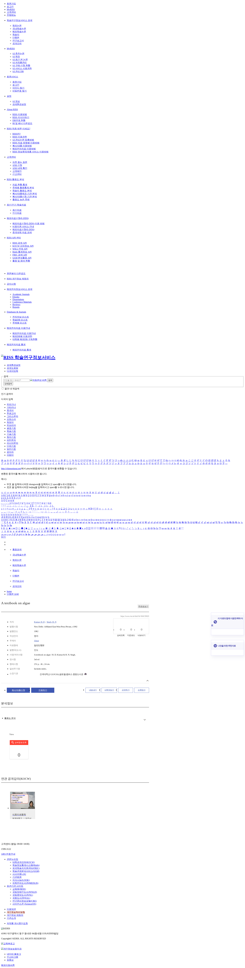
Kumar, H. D (39, 622)
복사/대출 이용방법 (22, 146)
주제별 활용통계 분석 (23, 187)
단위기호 (11, 446)
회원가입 (11, 3)
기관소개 (11, 918)
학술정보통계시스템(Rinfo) (25, 865)
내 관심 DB (18, 71)
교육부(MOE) (19, 889)
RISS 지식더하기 (20, 117)
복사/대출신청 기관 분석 (24, 196)
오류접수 (141, 690)
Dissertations (18, 299)
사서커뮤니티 (19, 874)
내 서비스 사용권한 (22, 68)
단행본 (15, 37)
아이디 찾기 (18, 88)
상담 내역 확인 (19, 168)
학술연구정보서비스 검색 (19, 20)
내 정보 (16, 101)
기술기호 (11, 434)
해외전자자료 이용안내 (18, 328)
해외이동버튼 (8, 965)
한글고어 (11, 413)
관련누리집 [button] (12, 859)
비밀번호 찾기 (19, 91)
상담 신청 (17, 165)
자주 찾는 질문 (19, 162)
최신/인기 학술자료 (16, 205)
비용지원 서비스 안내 (23, 226)
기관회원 (17, 877)
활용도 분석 (10, 718)
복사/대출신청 (18, 690)
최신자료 (17, 210)
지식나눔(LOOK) (20, 880)
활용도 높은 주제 (20, 199)
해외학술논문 (19, 31)
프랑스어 (11, 419)
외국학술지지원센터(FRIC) (25, 868)
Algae (36, 641)
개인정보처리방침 (16, 912)
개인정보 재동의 (15, 915)
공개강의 (17, 43)
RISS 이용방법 (19, 114)
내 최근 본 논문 (20, 59)
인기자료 (17, 213)
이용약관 (11, 909)
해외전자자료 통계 (16, 344)
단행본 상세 (13, 594)
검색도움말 (12, 368)
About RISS (12, 109)
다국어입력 (12, 371)
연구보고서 (18, 40)
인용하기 (43, 690)
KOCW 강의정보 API (22, 246)
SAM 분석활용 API (21, 258)
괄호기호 (11, 428)
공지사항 (11, 284)
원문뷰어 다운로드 (16, 273)
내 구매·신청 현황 (21, 65)
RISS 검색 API (19, 243)
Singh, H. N (51, 622)
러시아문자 (12, 443)
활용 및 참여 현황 (21, 261)
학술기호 (11, 431)
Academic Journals (20, 294)
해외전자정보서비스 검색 (19, 289)
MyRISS (11, 9)
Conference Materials (22, 302)
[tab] (10, 718)
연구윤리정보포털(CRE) (24, 901)
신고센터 (17, 174)
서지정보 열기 (147, 680)
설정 (9, 96)
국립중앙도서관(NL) (22, 895)
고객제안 (17, 171)
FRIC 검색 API (19, 255)
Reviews (16, 304)
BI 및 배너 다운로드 (22, 123)
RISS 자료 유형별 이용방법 (25, 143)
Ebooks (15, 297)
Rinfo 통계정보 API (21, 252)
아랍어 (10, 455)
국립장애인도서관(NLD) (24, 892)
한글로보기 (143, 606)
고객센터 (11, 12)
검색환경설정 (19, 104)
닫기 (3, 537)
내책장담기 (109, 690)
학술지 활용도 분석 (22, 190)
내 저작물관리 (19, 62)
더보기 (145, 719)
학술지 (15, 34)
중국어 (10, 410)
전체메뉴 (11, 15)
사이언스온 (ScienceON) (24, 904)
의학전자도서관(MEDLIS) (25, 883)
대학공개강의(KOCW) (23, 862)
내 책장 (16, 56)
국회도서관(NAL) (21, 898)
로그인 (10, 6)
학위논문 (17, 25)
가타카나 (11, 407)
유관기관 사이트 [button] (15, 886)
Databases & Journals (16, 312)
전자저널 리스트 (20, 317)
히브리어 (11, 425)
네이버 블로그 (14, 954)
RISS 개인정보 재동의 (18, 279)
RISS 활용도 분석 (15, 179)
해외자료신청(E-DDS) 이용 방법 (28, 223)
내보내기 (93, 690)
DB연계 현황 (18, 120)
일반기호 (11, 449)
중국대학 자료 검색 (22, 232)
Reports (15, 307)
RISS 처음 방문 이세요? (18, 128)
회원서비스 (12, 76)
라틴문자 (11, 440)
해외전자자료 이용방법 (24, 149)
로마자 (10, 452)
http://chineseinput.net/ (11, 468)
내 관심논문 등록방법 (23, 140)
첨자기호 (11, 437)
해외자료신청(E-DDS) (18, 218)
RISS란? (16, 134)
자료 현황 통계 (19, 184)
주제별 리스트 (19, 323)
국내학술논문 (19, 28)
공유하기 (125, 690)
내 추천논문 (18, 53)
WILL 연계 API (19, 249)
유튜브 (10, 960)
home (9, 591)
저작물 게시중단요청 (17, 923)
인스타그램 (12, 957)
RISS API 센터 (14, 238)
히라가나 (11, 404)
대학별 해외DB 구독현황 (24, 339)
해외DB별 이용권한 (22, 336)
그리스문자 (12, 416)
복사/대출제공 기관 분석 (24, 193)
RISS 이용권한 (19, 137)
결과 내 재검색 (12, 388)
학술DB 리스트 (20, 320)
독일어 (10, 422)
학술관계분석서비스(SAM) (25, 871)
